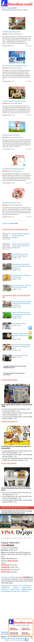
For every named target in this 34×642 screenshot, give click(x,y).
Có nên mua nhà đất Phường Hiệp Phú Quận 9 (14, 101)
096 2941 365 (5, 569)
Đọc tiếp (28, 45)
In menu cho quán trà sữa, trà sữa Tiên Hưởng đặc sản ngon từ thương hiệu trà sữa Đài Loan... (21, 303)
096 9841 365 (5, 565)
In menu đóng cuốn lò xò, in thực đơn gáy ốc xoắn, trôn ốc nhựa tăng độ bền (16, 447)
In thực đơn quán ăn (8, 463)
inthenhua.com (27, 585)
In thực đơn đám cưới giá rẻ (19, 323)
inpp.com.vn (17, 591)
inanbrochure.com (26, 589)
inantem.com (5, 589)
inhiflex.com (25, 591)
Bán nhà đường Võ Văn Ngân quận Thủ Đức (13, 169)
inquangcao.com (6, 585)
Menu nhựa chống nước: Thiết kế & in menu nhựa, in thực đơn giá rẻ (21, 286)
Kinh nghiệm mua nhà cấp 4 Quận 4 (11, 32)
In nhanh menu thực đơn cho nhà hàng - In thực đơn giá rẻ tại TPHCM (16, 405)
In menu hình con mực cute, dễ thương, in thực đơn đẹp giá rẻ (20, 255)
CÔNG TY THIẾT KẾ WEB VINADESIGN (17, 640)
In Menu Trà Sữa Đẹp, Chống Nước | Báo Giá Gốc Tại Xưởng (21, 234)
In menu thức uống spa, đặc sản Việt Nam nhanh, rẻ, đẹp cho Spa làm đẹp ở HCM (21, 335)
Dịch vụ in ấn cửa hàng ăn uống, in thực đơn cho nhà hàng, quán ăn (16, 489)
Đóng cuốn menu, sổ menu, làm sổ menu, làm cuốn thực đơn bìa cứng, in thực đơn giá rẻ (21, 266)
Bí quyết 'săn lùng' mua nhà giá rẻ (10, 135)
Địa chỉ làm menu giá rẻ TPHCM (20, 355)
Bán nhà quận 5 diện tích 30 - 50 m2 (11, 203)
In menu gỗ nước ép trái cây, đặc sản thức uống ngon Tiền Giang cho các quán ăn (21, 346)
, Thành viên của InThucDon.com (12, 34)
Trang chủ (3, 8)
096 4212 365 (5, 572)
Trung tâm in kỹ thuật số (8, 577)
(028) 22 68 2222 (13, 561)
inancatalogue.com (6, 591)
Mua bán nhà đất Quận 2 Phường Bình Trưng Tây (14, 65)
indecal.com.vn (26, 587)
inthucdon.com (5, 587)
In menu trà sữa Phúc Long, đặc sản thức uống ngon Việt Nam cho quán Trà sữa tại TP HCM (21, 314)
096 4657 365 (5, 567)
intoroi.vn (16, 587)
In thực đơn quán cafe (9, 422)
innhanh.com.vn (17, 585)
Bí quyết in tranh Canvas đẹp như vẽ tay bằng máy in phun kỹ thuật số (21, 245)
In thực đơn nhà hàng (9, 380)
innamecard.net (14, 589)
